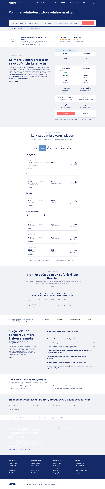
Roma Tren (12, 465)
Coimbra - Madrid (14, 409)
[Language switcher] (64, 3)
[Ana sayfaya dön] (14, 3)
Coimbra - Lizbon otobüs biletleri (62, 386)
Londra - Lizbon (35, 406)
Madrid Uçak (57, 463)
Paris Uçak (56, 468)
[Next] (75, 147)
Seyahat (18, 418)
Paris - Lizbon (13, 406)
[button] (49, 23)
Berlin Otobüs (35, 470)
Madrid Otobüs (35, 463)
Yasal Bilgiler (27, 484)
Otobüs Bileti (29, 2)
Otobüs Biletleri (36, 460)
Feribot (43, 2)
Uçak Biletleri (57, 460)
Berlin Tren (12, 470)
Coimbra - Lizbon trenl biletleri (18, 388)
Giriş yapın (93, 2)
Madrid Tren (13, 463)
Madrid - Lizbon (57, 406)
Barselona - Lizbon (79, 406)
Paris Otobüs (35, 468)
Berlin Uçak (56, 470)
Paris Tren (12, 468)
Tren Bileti (21, 2)
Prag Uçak (56, 473)
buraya (73, 260)
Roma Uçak (56, 465)
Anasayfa (11, 418)
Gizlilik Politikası (50, 484)
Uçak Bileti (37, 2)
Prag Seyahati (79, 473)
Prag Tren (12, 473)
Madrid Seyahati (80, 463)
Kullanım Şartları (38, 484)
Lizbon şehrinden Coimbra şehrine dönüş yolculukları (25, 386)
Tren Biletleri (13, 460)
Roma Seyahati (79, 465)
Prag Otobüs (35, 473)
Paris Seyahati (79, 468)
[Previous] (29, 294)
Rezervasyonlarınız (75, 2)
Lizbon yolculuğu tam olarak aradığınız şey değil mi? (68, 388)
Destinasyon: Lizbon (28, 418)
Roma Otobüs (35, 465)
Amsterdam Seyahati (81, 470)
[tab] (35, 215)
